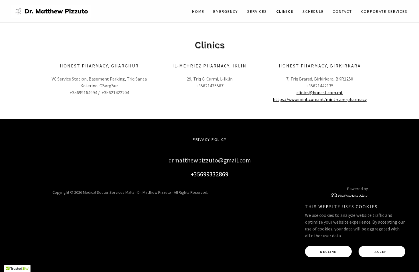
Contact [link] (342, 11)
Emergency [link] (225, 11)
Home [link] (198, 11)
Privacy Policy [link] (210, 139)
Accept (382, 252)
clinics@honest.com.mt (319, 92)
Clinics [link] (284, 11)
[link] (51, 10)
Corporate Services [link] (384, 11)
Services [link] (257, 11)
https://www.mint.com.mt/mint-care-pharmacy (320, 99)
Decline (328, 252)
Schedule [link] (313, 11)
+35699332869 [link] (209, 174)
